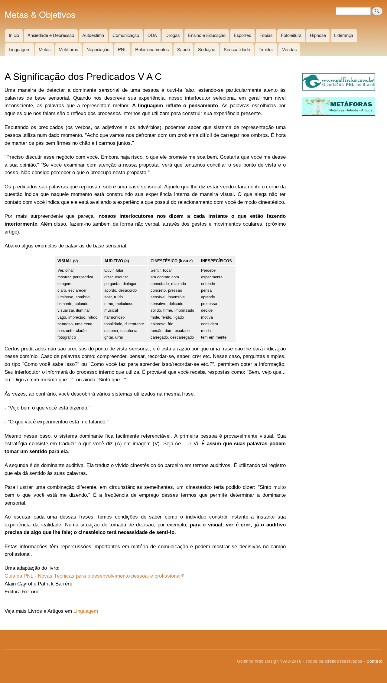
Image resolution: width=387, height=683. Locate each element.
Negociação (97, 49)
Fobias (265, 35)
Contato (374, 661)
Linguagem (19, 49)
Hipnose (318, 35)
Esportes (242, 35)
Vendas (289, 49)
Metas (44, 49)
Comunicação (125, 35)
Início (14, 35)
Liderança (343, 35)
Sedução (206, 49)
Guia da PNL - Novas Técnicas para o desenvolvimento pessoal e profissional (92, 576)
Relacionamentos (152, 49)
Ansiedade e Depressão (51, 35)
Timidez (266, 49)
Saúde (183, 49)
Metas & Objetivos (40, 14)
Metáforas (68, 49)
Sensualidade (237, 49)
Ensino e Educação (207, 35)
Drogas (172, 35)
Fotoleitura (291, 35)
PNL (122, 49)
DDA (152, 35)
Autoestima (93, 35)
